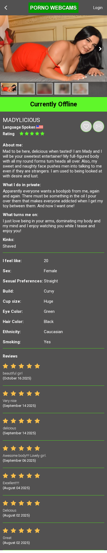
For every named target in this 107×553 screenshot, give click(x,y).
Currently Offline (53, 104)
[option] (9, 89)
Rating (9, 134)
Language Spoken (19, 127)
